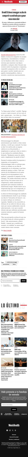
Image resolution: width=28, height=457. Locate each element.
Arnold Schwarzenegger (8, 55)
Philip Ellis (15, 28)
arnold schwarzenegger (12, 262)
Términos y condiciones (14, 439)
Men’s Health (7, 230)
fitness (14, 264)
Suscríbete (23, 1)
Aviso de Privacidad (14, 436)
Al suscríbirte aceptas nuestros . (15, 285)
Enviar (23, 280)
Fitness (14, 9)
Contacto (14, 434)
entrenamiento (6, 264)
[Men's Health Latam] (8, 2)
